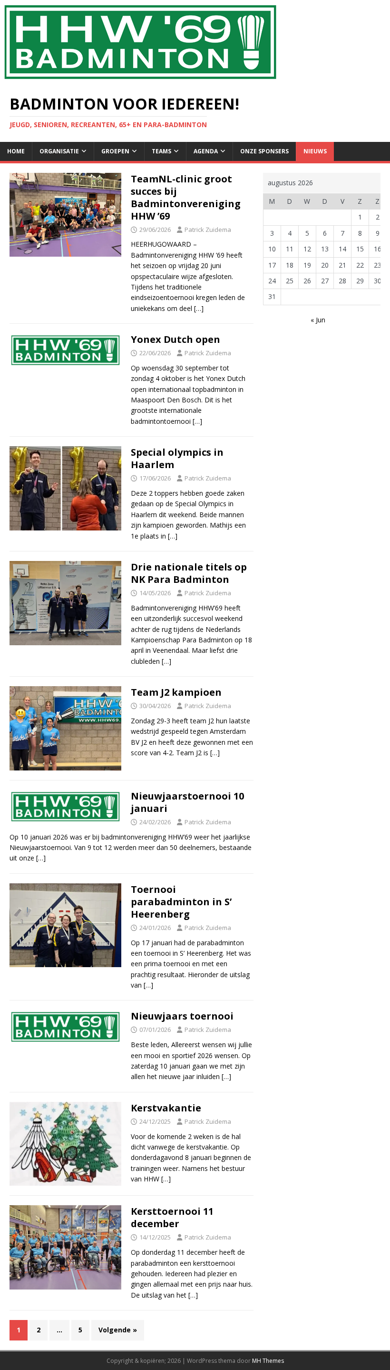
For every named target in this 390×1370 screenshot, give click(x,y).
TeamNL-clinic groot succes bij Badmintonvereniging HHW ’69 (186, 197)
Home (16, 151)
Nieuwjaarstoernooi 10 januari (187, 802)
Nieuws (315, 151)
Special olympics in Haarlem (177, 458)
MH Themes (268, 1361)
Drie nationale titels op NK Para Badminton (189, 573)
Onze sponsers (264, 151)
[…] (199, 308)
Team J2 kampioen (176, 692)
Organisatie (59, 151)
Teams (161, 151)
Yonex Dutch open (175, 339)
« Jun (318, 319)
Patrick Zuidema (208, 229)
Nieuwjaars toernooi (182, 1016)
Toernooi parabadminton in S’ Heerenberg (181, 901)
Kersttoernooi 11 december (172, 1217)
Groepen (115, 151)
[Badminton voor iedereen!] (140, 78)
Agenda (206, 151)
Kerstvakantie (166, 1107)
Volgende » (117, 1329)
